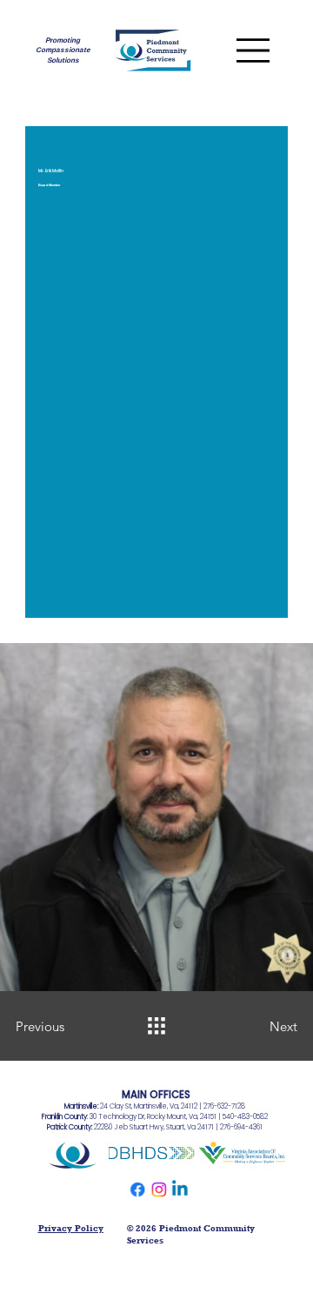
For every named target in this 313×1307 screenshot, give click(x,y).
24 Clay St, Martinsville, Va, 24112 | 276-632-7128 (154, 1106)
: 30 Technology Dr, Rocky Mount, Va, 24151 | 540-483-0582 (155, 1117)
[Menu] (252, 50)
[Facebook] (137, 1189)
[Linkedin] (179, 1189)
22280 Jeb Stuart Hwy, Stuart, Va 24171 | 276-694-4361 (155, 1127)
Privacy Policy (70, 1228)
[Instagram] (158, 1189)
